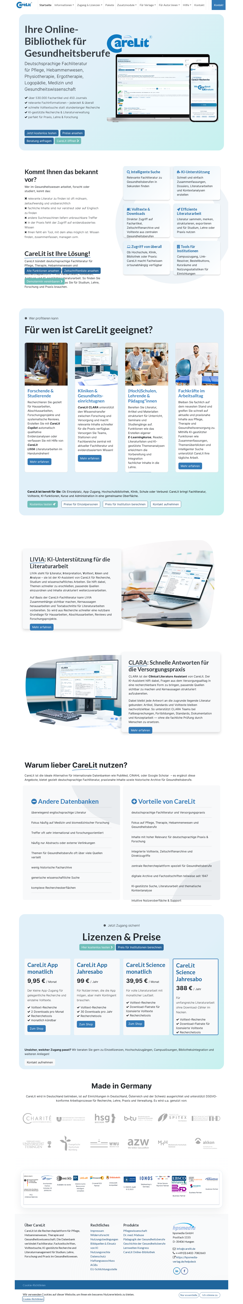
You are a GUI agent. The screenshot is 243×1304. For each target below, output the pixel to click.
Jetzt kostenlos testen (41, 133)
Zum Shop (36, 1028)
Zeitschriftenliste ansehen (81, 270)
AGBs (94, 1264)
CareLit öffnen (67, 141)
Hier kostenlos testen (96, 947)
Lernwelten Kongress (136, 1247)
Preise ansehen (72, 133)
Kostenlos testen (41, 504)
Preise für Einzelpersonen (81, 504)
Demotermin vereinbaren (44, 281)
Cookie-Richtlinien (34, 1285)
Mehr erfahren (39, 461)
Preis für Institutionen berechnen (140, 947)
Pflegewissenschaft (135, 1230)
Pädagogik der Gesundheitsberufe (144, 1239)
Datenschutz (98, 1256)
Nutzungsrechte (100, 1252)
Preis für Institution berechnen (125, 504)
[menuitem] (45, 5)
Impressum (97, 1230)
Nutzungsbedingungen (104, 1239)
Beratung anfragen (39, 141)
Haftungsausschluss (102, 1260)
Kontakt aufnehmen (166, 504)
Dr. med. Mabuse (133, 1235)
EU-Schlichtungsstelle (103, 1269)
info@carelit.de (186, 1248)
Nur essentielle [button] (188, 1295)
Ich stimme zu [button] (210, 1295)
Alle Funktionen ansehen (43, 270)
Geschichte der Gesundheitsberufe (144, 1243)
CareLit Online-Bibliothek (139, 1252)
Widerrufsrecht (99, 1235)
